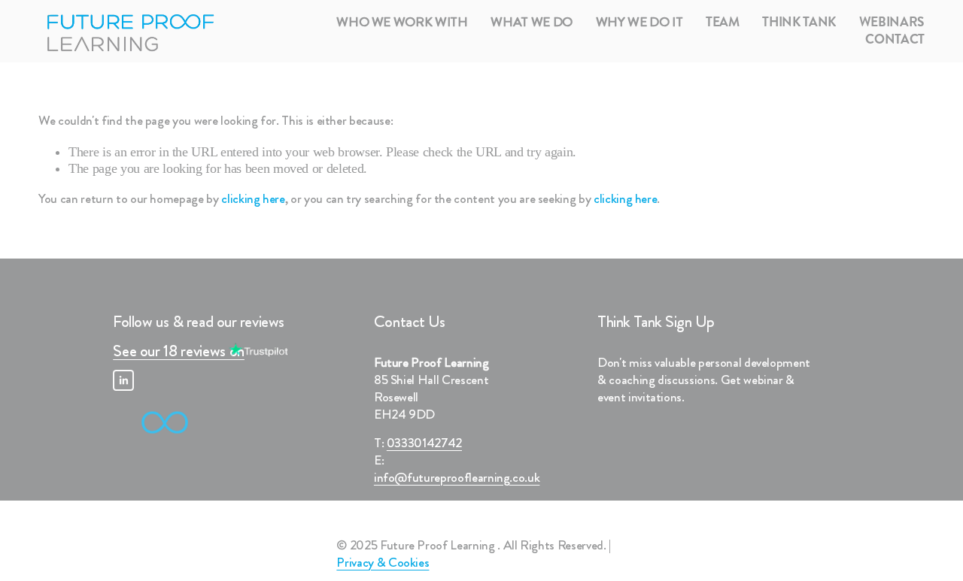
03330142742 (424, 443)
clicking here (252, 198)
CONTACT (895, 40)
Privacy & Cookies (382, 563)
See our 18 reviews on (179, 351)
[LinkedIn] (123, 380)
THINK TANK (799, 23)
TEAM (723, 23)
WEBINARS (892, 23)
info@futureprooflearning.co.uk (456, 478)
